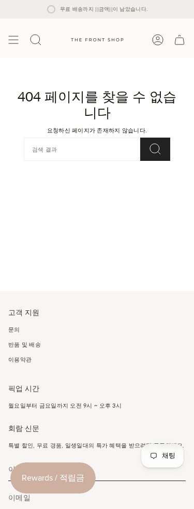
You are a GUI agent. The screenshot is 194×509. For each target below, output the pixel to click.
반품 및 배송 (24, 344)
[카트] (179, 40)
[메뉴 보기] (13, 40)
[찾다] (155, 149)
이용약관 (20, 359)
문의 (14, 329)
